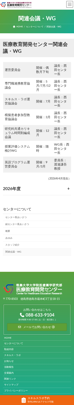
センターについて (17, 209)
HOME (7, 338)
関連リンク (10, 379)
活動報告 (9, 367)
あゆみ (8, 238)
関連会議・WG (13, 252)
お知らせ (9, 361)
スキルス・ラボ (12, 355)
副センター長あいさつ (17, 224)
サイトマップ (11, 385)
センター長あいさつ (16, 217)
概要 (7, 231)
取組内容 (9, 349)
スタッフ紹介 (12, 245)
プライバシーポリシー (16, 391)
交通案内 (9, 373)
